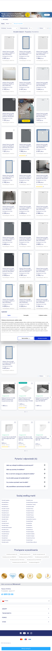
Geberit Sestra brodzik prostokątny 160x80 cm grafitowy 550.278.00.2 (8, 270)
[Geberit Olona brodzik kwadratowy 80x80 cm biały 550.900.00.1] (43, 136)
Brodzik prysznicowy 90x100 (34, 559)
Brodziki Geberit (5, 517)
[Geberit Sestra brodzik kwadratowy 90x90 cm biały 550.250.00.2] (43, 105)
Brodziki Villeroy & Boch (31, 542)
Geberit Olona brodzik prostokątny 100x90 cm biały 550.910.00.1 (25, 84)
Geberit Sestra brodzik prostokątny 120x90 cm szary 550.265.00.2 (8, 208)
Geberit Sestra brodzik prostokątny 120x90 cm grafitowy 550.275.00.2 (42, 177)
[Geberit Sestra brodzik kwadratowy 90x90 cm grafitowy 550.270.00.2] (9, 136)
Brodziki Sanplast (30, 531)
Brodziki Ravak (29, 521)
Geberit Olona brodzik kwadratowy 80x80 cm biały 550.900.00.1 (42, 146)
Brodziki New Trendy (31, 504)
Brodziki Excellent (6, 515)
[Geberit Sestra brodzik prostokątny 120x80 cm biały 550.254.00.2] (9, 43)
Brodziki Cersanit (5, 508)
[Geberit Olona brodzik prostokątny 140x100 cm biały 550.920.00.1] (43, 291)
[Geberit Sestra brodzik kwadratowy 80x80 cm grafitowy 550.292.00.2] (9, 105)
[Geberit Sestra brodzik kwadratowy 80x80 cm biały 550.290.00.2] (43, 74)
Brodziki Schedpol (30, 536)
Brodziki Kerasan (5, 533)
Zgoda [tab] (9, 315)
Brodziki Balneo (5, 502)
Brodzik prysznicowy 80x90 (42, 557)
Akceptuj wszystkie (42, 338)
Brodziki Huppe (5, 525)
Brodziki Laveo (29, 500)
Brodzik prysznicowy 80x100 (20, 562)
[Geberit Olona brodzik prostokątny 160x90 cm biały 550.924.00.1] (26, 43)
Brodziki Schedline (30, 533)
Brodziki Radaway (30, 517)
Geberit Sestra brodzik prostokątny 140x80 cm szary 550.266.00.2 (8, 239)
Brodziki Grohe (5, 519)
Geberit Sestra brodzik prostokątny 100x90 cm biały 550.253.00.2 (42, 53)
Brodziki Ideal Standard (7, 527)
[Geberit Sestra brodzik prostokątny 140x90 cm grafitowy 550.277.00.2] (26, 229)
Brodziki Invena (5, 529)
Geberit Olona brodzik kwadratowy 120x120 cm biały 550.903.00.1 (25, 301)
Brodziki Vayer (29, 540)
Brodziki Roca (29, 527)
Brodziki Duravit (5, 513)
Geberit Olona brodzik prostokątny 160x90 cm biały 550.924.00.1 (25, 53)
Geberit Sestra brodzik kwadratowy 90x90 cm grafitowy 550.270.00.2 (8, 146)
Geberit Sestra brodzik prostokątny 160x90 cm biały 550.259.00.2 (42, 270)
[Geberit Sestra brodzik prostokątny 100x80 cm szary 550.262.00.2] (26, 136)
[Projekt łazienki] (26, 14)
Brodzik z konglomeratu (39, 554)
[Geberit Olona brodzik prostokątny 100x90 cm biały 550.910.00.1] (26, 74)
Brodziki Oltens (29, 508)
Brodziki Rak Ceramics (31, 519)
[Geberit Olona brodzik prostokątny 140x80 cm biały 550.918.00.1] (9, 291)
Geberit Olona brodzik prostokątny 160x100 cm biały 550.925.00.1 (8, 363)
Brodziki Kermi (5, 536)
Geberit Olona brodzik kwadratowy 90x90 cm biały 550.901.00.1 (8, 84)
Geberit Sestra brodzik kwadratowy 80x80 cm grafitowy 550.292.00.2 (8, 115)
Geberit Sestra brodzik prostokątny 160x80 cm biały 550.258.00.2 (42, 239)
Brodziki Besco (5, 504)
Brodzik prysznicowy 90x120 (17, 559)
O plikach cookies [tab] (43, 315)
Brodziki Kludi (5, 538)
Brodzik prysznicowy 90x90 (26, 557)
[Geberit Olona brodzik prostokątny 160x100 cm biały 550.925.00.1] (9, 353)
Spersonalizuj (25, 338)
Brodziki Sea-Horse (30, 538)
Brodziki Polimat (30, 513)
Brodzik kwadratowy (25, 554)
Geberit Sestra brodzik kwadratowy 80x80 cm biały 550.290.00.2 (42, 84)
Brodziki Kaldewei (5, 531)
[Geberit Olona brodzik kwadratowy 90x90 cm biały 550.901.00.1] (9, 74)
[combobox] (12, 28)
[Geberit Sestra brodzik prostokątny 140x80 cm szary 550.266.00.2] (9, 229)
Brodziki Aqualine (5, 500)
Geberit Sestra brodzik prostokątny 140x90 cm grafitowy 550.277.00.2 (25, 239)
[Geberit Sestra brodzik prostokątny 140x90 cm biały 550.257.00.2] (43, 198)
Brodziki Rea (29, 523)
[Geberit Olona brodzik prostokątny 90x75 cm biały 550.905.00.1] (9, 167)
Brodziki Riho (29, 525)
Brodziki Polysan (30, 515)
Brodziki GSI (4, 521)
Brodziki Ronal (29, 529)
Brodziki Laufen (5, 542)
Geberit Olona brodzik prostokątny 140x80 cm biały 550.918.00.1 (8, 301)
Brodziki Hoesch (5, 523)
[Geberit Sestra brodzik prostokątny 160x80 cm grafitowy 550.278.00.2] (9, 260)
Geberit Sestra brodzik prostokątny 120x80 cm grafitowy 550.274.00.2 (25, 177)
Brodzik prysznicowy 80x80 (9, 557)
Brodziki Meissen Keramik (32, 502)
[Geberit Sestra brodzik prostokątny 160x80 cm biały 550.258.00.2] (43, 229)
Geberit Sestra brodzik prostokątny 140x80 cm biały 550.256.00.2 (25, 208)
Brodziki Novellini (30, 506)
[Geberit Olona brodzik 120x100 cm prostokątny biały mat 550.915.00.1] (26, 260)
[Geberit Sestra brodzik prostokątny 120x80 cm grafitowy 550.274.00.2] (26, 167)
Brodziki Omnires (30, 510)
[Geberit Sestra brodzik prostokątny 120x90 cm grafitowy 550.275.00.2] (43, 167)
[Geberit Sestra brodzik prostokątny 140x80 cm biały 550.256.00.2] (26, 198)
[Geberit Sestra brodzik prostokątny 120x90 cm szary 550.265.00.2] (9, 198)
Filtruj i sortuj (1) (26, 648)
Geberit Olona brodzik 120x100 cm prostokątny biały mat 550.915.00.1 (25, 270)
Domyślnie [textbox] (9, 28)
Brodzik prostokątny (12, 554)
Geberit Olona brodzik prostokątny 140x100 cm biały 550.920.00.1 (42, 301)
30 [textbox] (29, 28)
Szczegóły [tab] (26, 315)
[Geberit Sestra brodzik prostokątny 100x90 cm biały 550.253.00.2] (43, 43)
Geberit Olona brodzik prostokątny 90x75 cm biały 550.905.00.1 (8, 177)
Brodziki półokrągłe (34, 562)
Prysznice (5, 19)
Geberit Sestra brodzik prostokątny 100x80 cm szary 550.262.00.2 (25, 146)
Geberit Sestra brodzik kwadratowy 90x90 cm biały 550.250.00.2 (42, 115)
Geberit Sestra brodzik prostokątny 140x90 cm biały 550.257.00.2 (42, 208)
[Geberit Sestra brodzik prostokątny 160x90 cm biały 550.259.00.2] (43, 260)
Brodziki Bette (5, 506)
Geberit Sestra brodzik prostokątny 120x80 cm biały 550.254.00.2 (8, 53)
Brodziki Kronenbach (6, 540)
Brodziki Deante (5, 510)
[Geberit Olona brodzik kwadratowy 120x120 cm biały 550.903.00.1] (26, 291)
